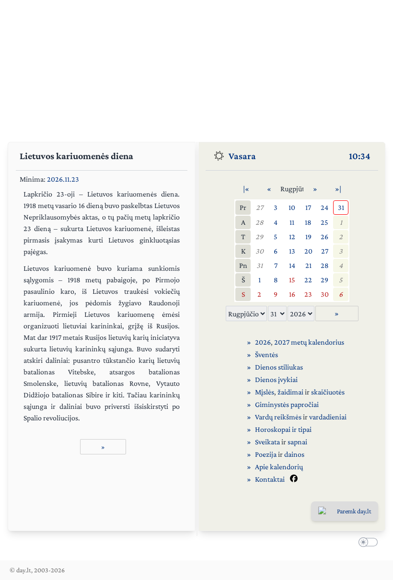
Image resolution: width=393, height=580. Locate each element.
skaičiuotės (328, 392)
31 (341, 207)
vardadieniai (328, 417)
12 (292, 236)
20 (308, 251)
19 (308, 236)
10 (292, 207)
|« (246, 189)
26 (324, 236)
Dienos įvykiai (276, 379)
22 (308, 280)
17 (308, 207)
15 (292, 280)
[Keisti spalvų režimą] (366, 543)
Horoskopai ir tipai (283, 429)
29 (259, 236)
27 (259, 207)
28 (259, 222)
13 (292, 251)
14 (292, 265)
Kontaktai (270, 479)
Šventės (266, 354)
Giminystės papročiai (287, 404)
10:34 (359, 156)
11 (291, 222)
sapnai (297, 442)
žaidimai (290, 392)
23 (308, 294)
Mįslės (264, 392)
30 (259, 251)
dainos (294, 454)
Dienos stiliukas (279, 367)
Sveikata (267, 442)
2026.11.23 (63, 179)
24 (324, 207)
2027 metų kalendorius (309, 342)
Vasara (242, 156)
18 (308, 222)
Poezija (266, 454)
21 (308, 265)
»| (338, 189)
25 (324, 222)
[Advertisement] (196, 67)
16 (292, 294)
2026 (263, 342)
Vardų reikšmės (278, 417)
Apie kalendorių (279, 467)
